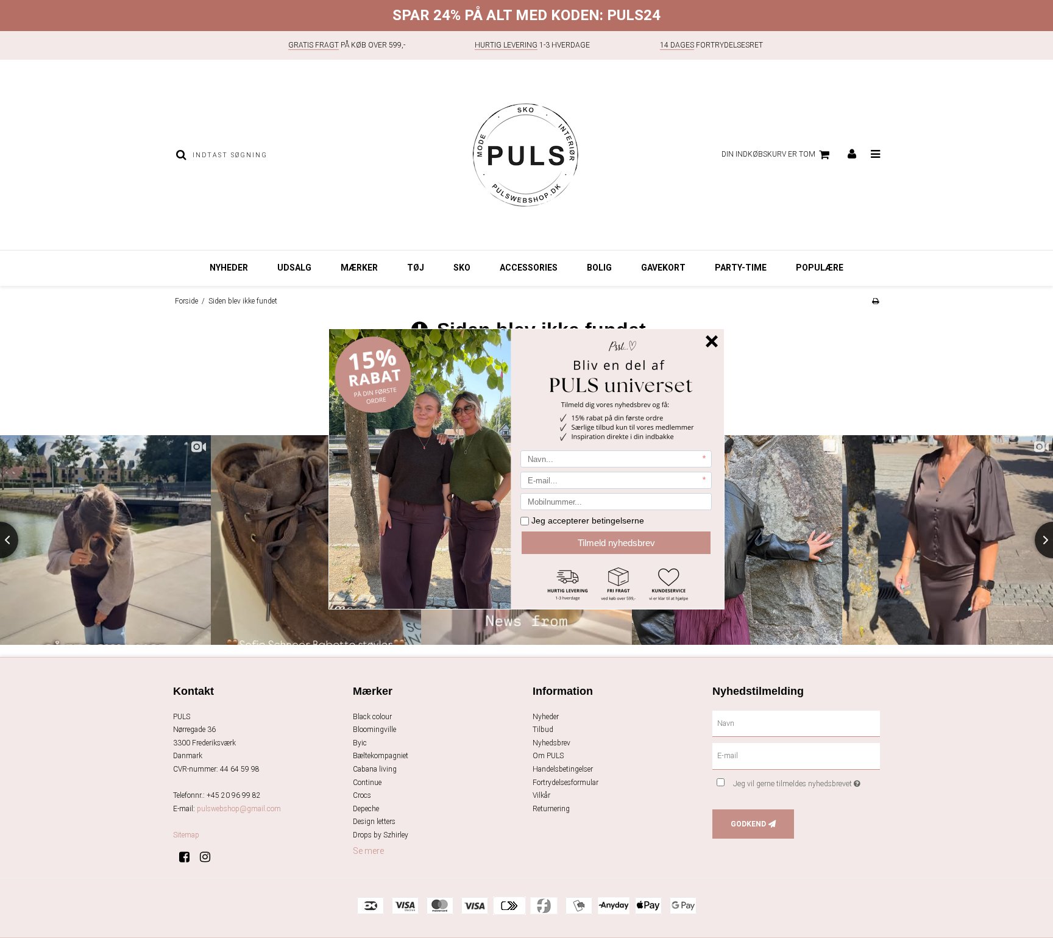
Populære (819, 267)
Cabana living (375, 769)
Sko (461, 267)
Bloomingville (374, 729)
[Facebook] (188, 857)
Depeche (366, 809)
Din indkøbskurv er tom (768, 154)
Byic (360, 743)
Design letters (374, 821)
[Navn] (796, 723)
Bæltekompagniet (380, 755)
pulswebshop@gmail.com (239, 809)
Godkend (748, 824)
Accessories (529, 267)
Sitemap (186, 835)
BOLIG (599, 267)
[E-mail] (796, 756)
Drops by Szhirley (380, 835)
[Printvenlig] (875, 301)
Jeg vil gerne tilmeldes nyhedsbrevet (806, 781)
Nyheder (229, 267)
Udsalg (294, 267)
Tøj (415, 267)
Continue (367, 782)
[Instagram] (209, 857)
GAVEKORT (663, 267)
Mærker (359, 267)
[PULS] (526, 154)
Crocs (362, 795)
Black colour (372, 716)
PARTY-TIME (741, 267)
